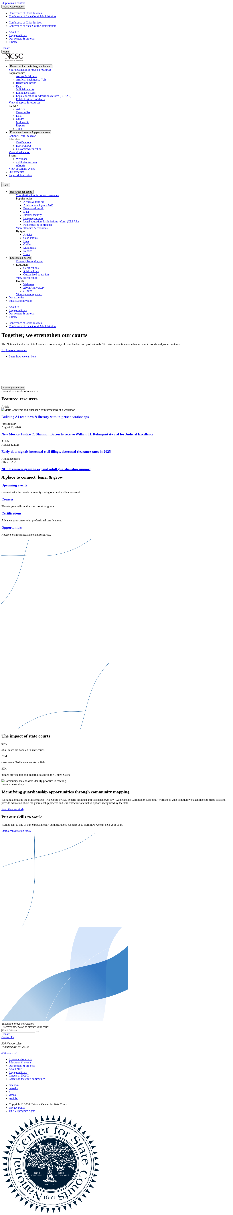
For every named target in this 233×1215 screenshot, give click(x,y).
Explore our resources (14, 350)
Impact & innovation (20, 175)
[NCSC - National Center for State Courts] (13, 59)
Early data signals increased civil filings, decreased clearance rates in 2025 (56, 451)
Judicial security (25, 89)
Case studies (23, 112)
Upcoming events (14, 485)
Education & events (30, 132)
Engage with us (18, 35)
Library (13, 41)
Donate (5, 48)
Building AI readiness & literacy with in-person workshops (45, 417)
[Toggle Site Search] (2, 182)
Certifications (23, 142)
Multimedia (22, 122)
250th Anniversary (26, 162)
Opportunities (11, 527)
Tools (19, 128)
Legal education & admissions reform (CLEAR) (43, 95)
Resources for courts (30, 66)
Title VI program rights (22, 1110)
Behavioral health (26, 82)
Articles (20, 109)
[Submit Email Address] (37, 1031)
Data (18, 86)
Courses (7, 499)
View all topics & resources (24, 102)
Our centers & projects (22, 38)
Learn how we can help (22, 356)
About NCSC (17, 1069)
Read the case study (12, 809)
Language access (25, 92)
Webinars (21, 158)
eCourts (20, 165)
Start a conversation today (16, 830)
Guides (20, 118)
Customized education (29, 148)
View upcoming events (22, 168)
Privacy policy (17, 1107)
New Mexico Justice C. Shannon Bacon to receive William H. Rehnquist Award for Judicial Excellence (77, 434)
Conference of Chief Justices (25, 13)
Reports (20, 125)
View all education (19, 152)
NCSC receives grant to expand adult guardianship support (45, 469)
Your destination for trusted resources (30, 69)
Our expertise (16, 171)
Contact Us (7, 1037)
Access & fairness (26, 76)
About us (14, 32)
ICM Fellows (23, 145)
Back (5, 185)
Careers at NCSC (19, 1075)
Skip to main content (13, 3)
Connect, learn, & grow (22, 135)
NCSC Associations (13, 6)
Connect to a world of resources (19, 391)
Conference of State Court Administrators (32, 16)
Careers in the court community (27, 1078)
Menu (6, 51)
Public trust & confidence (30, 99)
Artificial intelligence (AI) (31, 79)
